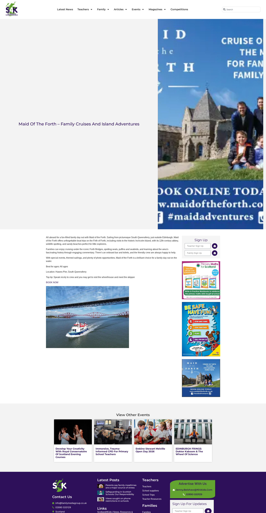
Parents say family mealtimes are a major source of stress (121, 486)
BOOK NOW (52, 282)
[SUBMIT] (214, 246)
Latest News (65, 9)
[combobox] (241, 9)
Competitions (179, 9)
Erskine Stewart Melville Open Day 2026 (150, 450)
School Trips (148, 495)
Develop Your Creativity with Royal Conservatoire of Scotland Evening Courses (71, 453)
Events (136, 9)
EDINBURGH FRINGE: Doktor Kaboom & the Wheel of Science (189, 451)
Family (101, 9)
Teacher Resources (151, 499)
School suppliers (150, 490)
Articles (118, 9)
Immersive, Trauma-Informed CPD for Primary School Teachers (112, 451)
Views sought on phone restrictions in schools (118, 499)
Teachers (83, 9)
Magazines (155, 9)
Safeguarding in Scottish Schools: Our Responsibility (120, 493)
